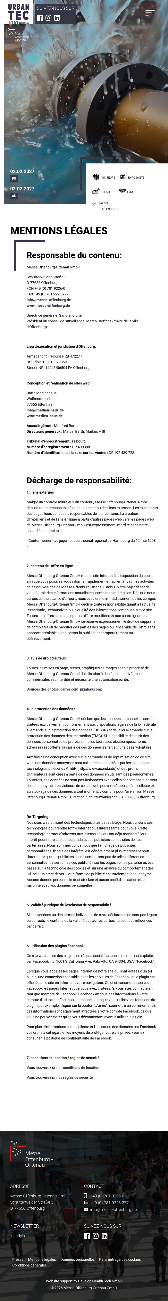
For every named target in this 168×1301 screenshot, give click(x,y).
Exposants (136, 177)
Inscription (19, 1236)
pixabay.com (90, 689)
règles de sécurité (78, 1077)
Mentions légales (42, 1259)
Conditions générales (29, 1265)
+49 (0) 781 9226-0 (107, 1196)
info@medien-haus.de (45, 410)
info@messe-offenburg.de (49, 300)
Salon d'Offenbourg (109, 206)
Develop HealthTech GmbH (100, 1281)
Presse (106, 192)
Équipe (132, 192)
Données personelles (77, 1259)
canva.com (69, 689)
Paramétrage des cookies (120, 1259)
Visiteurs (108, 177)
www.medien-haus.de (45, 416)
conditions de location (81, 1067)
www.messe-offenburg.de (48, 305)
